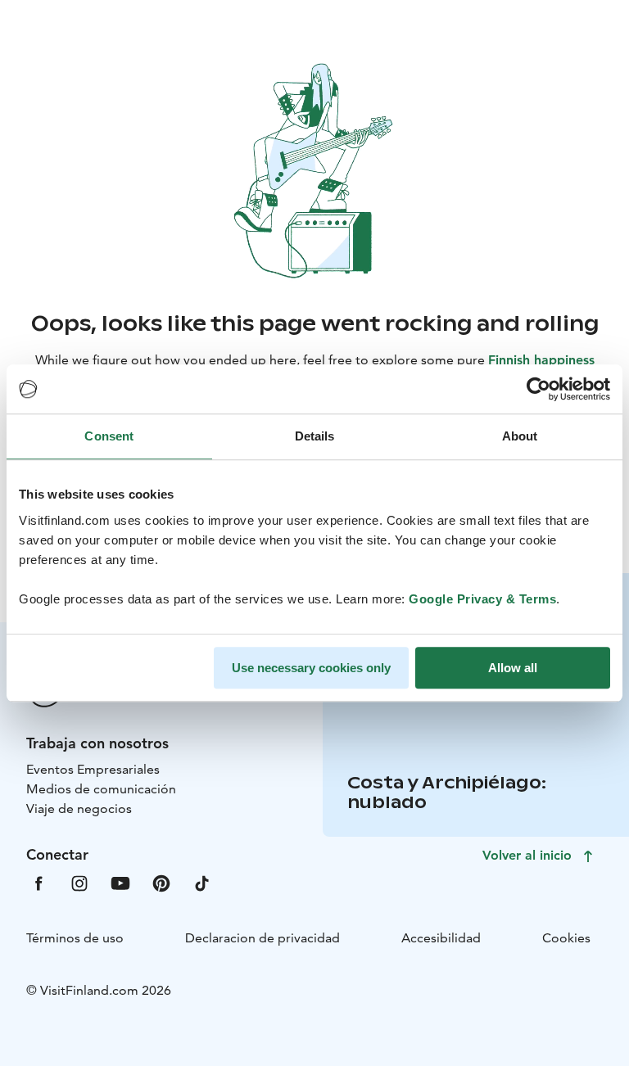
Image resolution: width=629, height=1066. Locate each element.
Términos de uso (75, 938)
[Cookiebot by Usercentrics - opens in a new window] (538, 389)
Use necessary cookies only (311, 668)
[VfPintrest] (161, 882)
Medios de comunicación (101, 789)
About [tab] (520, 436)
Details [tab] (315, 436)
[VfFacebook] (38, 882)
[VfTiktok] (202, 882)
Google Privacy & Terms (482, 599)
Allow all (512, 668)
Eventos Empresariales (93, 769)
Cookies (566, 938)
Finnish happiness (541, 360)
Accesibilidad (441, 938)
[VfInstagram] (79, 882)
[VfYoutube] (120, 882)
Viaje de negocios (79, 808)
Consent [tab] (108, 436)
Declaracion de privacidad (262, 938)
